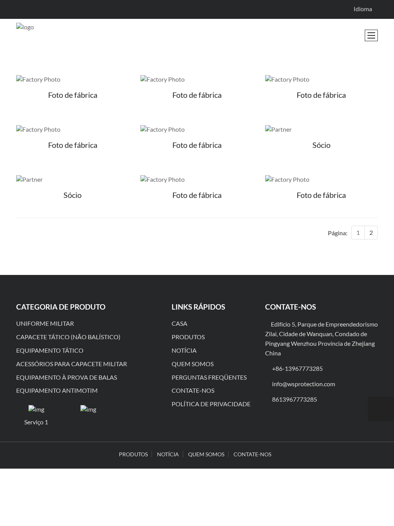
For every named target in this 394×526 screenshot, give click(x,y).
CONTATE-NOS (252, 454)
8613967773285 (294, 399)
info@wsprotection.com (303, 383)
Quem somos (193, 363)
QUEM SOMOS (206, 454)
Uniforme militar (45, 323)
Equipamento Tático (49, 350)
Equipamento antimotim (57, 390)
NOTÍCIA (168, 454)
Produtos (188, 336)
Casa (179, 323)
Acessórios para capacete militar (71, 363)
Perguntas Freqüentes (209, 377)
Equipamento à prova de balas (66, 377)
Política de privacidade (211, 403)
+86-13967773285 (297, 368)
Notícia (184, 350)
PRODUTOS (133, 454)
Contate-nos (193, 390)
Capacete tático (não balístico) (68, 336)
